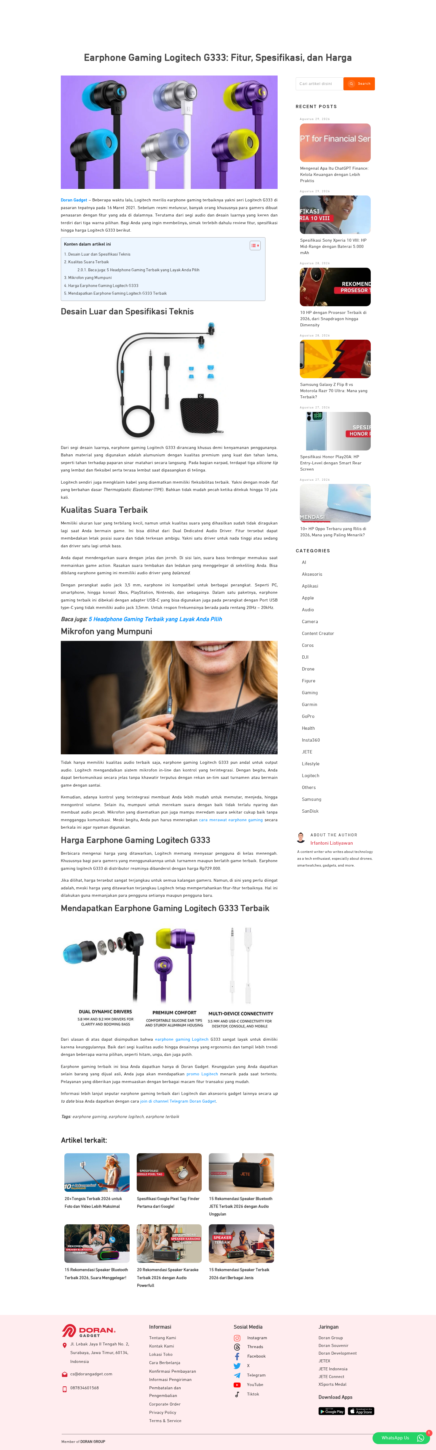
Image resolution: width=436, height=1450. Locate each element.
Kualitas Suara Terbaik (88, 262)
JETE (307, 752)
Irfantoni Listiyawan (332, 843)
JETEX (324, 1361)
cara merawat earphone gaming (231, 820)
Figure (308, 681)
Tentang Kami (162, 1338)
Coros (308, 645)
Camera (310, 622)
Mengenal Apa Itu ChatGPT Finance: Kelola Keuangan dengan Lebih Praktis (334, 174)
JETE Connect (331, 1376)
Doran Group (331, 1338)
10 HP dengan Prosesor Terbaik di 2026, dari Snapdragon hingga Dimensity (333, 318)
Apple (308, 598)
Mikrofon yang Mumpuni (90, 278)
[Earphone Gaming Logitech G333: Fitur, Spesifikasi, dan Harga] (169, 132)
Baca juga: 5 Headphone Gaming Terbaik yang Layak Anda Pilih (144, 270)
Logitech (310, 776)
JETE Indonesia (333, 1369)
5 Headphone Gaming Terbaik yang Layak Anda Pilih (155, 619)
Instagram (257, 1338)
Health (308, 728)
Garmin (309, 704)
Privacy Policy (162, 1412)
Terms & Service (165, 1421)
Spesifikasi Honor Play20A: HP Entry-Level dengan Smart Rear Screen (331, 463)
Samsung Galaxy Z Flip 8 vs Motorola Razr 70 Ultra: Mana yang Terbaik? (333, 390)
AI (304, 562)
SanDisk (310, 811)
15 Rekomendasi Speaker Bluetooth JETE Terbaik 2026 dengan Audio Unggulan (241, 1206)
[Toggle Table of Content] (252, 245)
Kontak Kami (161, 1346)
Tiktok (253, 1394)
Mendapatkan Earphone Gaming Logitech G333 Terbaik (117, 293)
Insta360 (311, 740)
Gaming (310, 693)
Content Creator (318, 633)
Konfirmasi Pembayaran (172, 1371)
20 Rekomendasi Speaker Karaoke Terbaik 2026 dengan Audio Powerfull (167, 1277)
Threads (255, 1347)
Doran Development (338, 1353)
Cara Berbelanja (164, 1363)
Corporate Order (165, 1404)
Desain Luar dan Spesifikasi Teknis (99, 254)
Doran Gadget (74, 200)
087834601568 (84, 1388)
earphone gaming (89, 1116)
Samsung (311, 799)
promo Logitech (202, 1074)
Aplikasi (310, 586)
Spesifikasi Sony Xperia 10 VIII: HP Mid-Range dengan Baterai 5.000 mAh (333, 246)
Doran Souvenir (334, 1345)
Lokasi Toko (161, 1354)
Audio (308, 610)
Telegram (256, 1375)
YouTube (255, 1384)
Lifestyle (310, 764)
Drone (308, 669)
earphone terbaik (162, 1116)
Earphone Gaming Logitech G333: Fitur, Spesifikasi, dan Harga (218, 58)
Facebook (256, 1356)
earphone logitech (126, 1116)
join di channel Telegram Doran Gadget (178, 1101)
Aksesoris (312, 574)
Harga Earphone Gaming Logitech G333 (103, 286)
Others (309, 787)
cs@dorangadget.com (91, 1374)
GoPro (308, 716)
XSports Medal (332, 1384)
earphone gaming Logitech (182, 1039)
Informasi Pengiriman (170, 1379)
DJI (305, 657)
